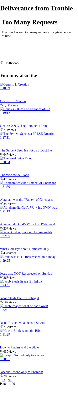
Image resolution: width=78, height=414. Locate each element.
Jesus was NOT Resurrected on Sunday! (26, 273)
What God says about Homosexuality (24, 249)
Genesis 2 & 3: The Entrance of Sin (23, 125)
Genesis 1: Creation (13, 101)
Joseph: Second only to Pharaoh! (21, 372)
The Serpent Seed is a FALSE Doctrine (26, 150)
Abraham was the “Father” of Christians (26, 199)
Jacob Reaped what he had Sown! (22, 322)
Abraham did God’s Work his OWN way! (27, 224)
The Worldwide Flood (14, 175)
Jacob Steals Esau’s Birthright (19, 298)
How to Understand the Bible (19, 347)
